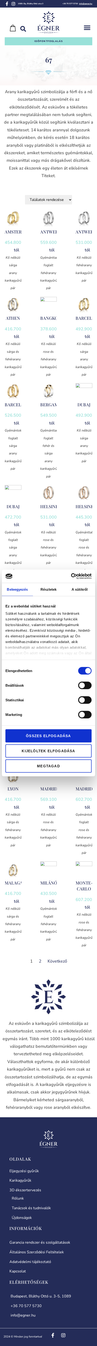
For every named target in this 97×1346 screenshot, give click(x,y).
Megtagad (48, 766)
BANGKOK (50, 318)
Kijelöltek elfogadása (48, 751)
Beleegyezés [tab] (17, 589)
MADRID (48, 789)
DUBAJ (83, 404)
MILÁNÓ (48, 883)
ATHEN (13, 318)
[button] (87, 28)
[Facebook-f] (7, 4)
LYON (13, 789)
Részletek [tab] (48, 589)
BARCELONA (17, 404)
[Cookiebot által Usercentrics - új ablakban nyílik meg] (71, 576)
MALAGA (14, 883)
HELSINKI (50, 506)
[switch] (85, 685)
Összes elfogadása (48, 736)
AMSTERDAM (18, 232)
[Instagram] (13, 4)
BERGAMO (50, 404)
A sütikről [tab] (80, 589)
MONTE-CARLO (84, 886)
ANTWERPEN (53, 232)
